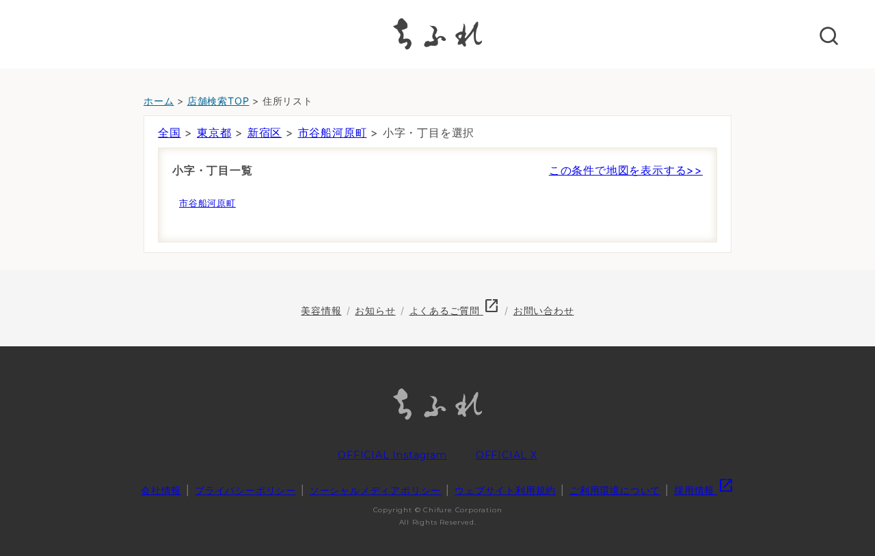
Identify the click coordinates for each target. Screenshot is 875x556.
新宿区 (264, 132)
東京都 (214, 132)
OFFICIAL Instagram (392, 455)
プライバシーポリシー (245, 490)
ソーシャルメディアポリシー (375, 490)
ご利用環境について (614, 490)
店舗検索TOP (218, 101)
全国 (169, 132)
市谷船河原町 (332, 132)
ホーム (159, 101)
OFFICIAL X (506, 455)
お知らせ (375, 310)
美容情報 (321, 310)
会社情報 (161, 490)
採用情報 (704, 490)
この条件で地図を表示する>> (626, 170)
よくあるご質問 (454, 310)
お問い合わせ (543, 310)
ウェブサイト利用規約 (505, 490)
